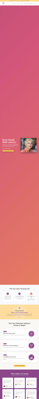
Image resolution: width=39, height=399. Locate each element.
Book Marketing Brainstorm (19, 365)
